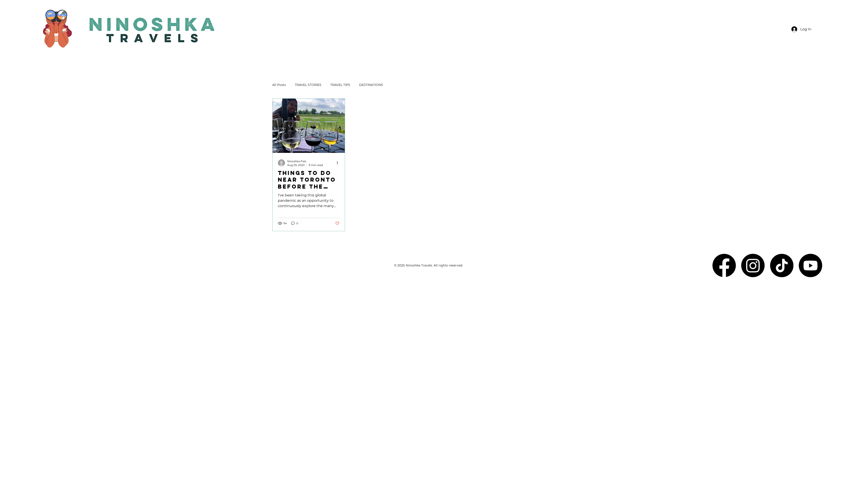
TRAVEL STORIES (308, 85)
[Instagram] (753, 265)
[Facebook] (724, 265)
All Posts (279, 85)
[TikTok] (781, 265)
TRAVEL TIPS (340, 85)
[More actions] (338, 163)
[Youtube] (810, 265)
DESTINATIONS (371, 85)
